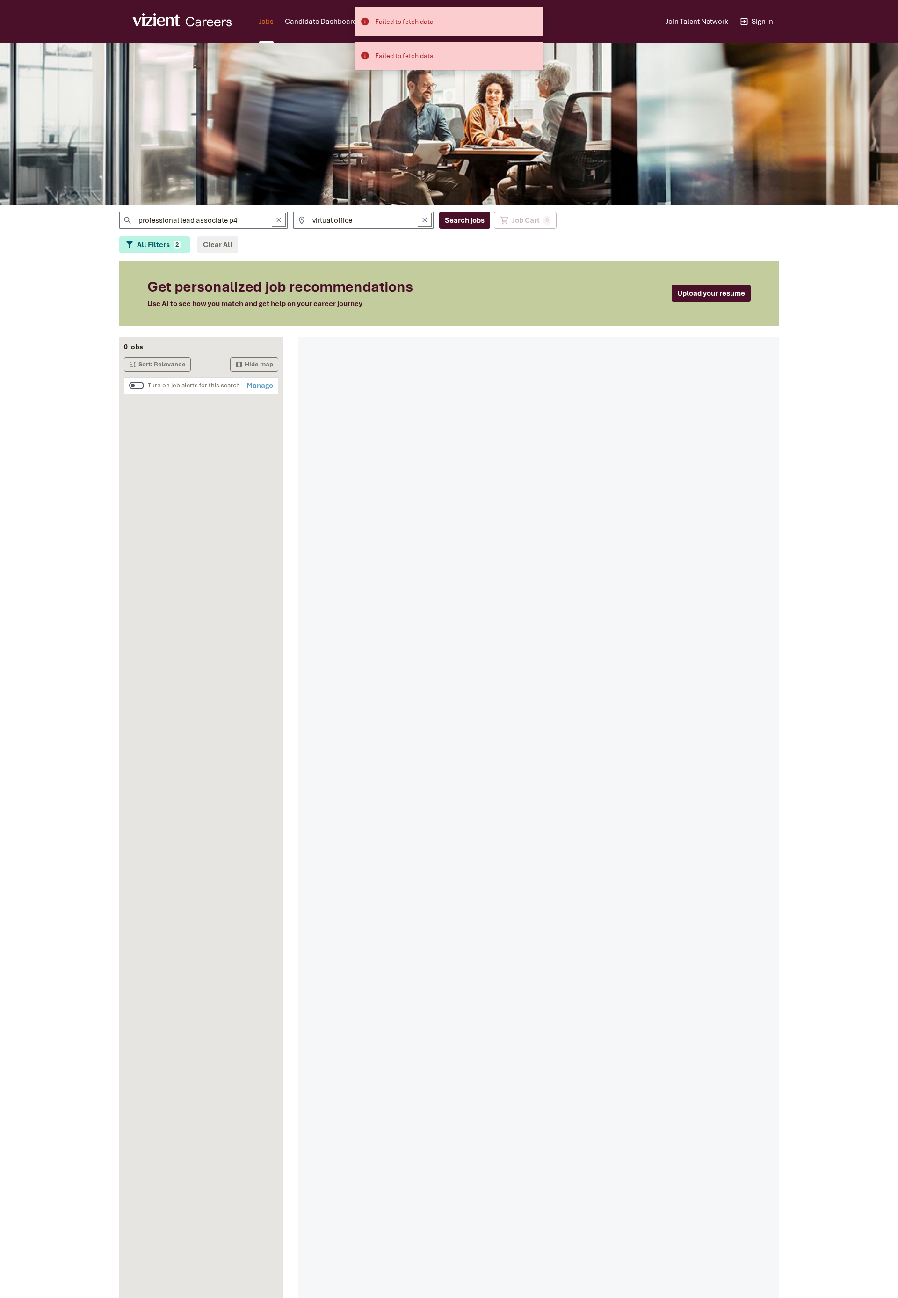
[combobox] (203, 220)
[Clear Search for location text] (425, 220)
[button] (157, 364)
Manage (259, 385)
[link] (182, 21)
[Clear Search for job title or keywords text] (279, 220)
